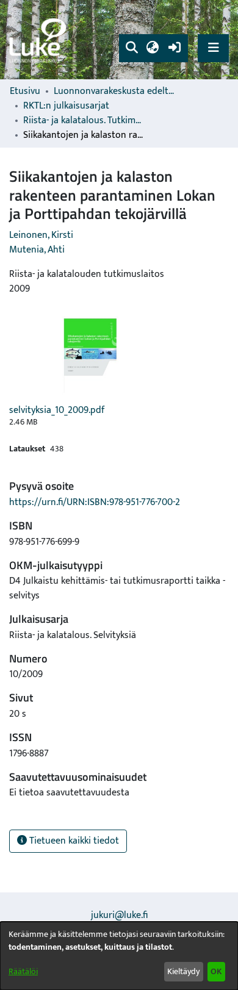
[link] (39, 40)
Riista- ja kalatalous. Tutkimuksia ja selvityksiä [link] (84, 120)
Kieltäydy (183, 971)
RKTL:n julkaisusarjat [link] (66, 106)
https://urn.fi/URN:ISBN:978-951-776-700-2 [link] (94, 502)
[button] (131, 48)
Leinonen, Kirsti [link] (41, 235)
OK (216, 971)
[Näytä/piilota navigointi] (213, 48)
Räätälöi (23, 971)
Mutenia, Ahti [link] (37, 250)
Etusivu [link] (25, 91)
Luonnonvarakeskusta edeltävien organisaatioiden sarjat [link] (115, 91)
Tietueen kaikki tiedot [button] (73, 841)
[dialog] (119, 956)
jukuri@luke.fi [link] (119, 915)
